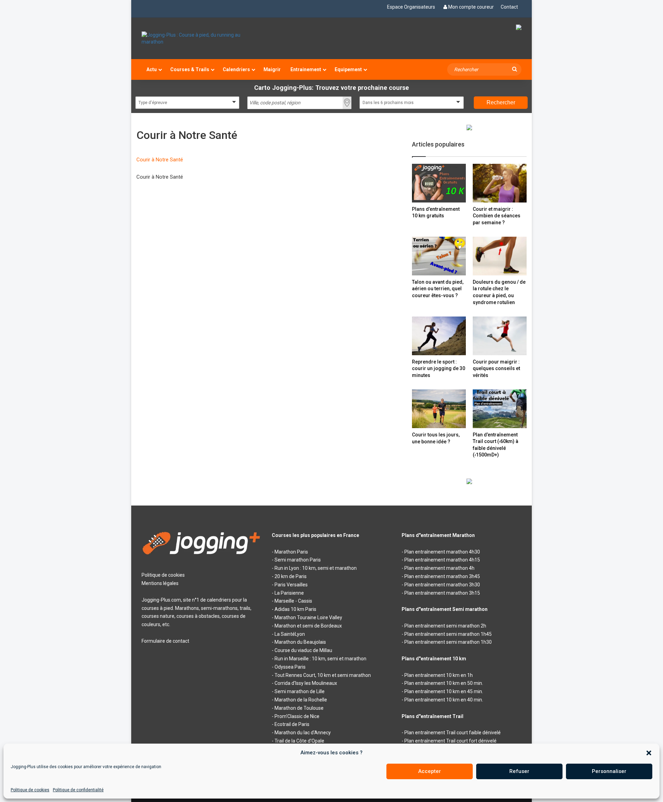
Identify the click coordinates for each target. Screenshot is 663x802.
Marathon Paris (291, 552)
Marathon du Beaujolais (300, 642)
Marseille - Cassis (293, 601)
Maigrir (272, 69)
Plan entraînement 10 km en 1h (438, 675)
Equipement (348, 69)
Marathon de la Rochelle (301, 699)
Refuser (519, 771)
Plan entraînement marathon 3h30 (442, 584)
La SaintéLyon (290, 634)
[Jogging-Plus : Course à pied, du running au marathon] (201, 38)
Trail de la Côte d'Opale (299, 741)
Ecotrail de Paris (292, 724)
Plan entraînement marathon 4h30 (442, 552)
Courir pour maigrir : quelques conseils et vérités (496, 368)
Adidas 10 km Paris (295, 609)
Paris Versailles (291, 584)
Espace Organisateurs (411, 7)
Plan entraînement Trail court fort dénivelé (450, 741)
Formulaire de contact (165, 641)
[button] (648, 752)
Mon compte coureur (471, 7)
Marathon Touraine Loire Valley (308, 617)
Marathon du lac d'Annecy (303, 732)
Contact (509, 7)
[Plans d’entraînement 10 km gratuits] (439, 183)
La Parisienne (289, 593)
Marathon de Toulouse (299, 708)
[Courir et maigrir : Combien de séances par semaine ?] (500, 183)
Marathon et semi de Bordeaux (308, 626)
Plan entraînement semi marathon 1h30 (448, 642)
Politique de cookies (30, 789)
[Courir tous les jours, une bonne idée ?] (439, 408)
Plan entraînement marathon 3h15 (442, 593)
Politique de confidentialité (78, 789)
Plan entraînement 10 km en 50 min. (443, 683)
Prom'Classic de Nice (297, 716)
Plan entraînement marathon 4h (439, 568)
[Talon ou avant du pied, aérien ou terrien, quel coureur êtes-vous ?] (439, 256)
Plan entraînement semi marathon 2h (445, 626)
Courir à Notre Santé (159, 160)
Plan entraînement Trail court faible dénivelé (452, 732)
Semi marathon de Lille (300, 691)
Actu (151, 69)
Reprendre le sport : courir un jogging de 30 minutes (438, 368)
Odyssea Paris (290, 667)
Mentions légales (160, 583)
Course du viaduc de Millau (303, 650)
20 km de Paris (291, 576)
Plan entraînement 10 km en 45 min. (443, 691)
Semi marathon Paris (298, 560)
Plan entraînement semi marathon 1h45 (448, 634)
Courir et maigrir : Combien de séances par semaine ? (496, 215)
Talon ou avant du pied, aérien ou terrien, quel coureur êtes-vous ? (437, 288)
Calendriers (236, 69)
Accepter (429, 771)
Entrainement (305, 69)
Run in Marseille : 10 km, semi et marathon (320, 658)
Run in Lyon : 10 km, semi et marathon (316, 568)
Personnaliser (609, 771)
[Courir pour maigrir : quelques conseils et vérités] (500, 336)
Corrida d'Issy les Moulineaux (306, 683)
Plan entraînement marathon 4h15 (442, 560)
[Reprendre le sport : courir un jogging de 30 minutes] (439, 336)
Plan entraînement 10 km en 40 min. (443, 699)
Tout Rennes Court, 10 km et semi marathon (323, 675)
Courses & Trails (189, 69)
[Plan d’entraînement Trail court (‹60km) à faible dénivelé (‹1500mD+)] (500, 408)
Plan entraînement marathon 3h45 (442, 576)
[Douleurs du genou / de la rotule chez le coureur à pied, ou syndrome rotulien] (500, 256)
